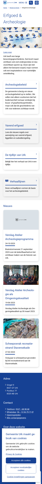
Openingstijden (14, 415)
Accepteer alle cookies (21, 460)
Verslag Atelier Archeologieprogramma (19, 237)
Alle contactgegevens (16, 417)
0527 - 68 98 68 (22, 409)
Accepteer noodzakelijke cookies (20, 468)
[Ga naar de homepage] (10, 2)
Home (5, 8)
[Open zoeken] (31, 3)
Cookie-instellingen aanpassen (21, 476)
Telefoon (11, 409)
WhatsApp (11, 412)
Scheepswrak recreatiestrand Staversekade (19, 345)
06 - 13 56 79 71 (24, 412)
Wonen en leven (14, 8)
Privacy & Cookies (14, 454)
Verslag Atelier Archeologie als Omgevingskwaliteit (19, 294)
